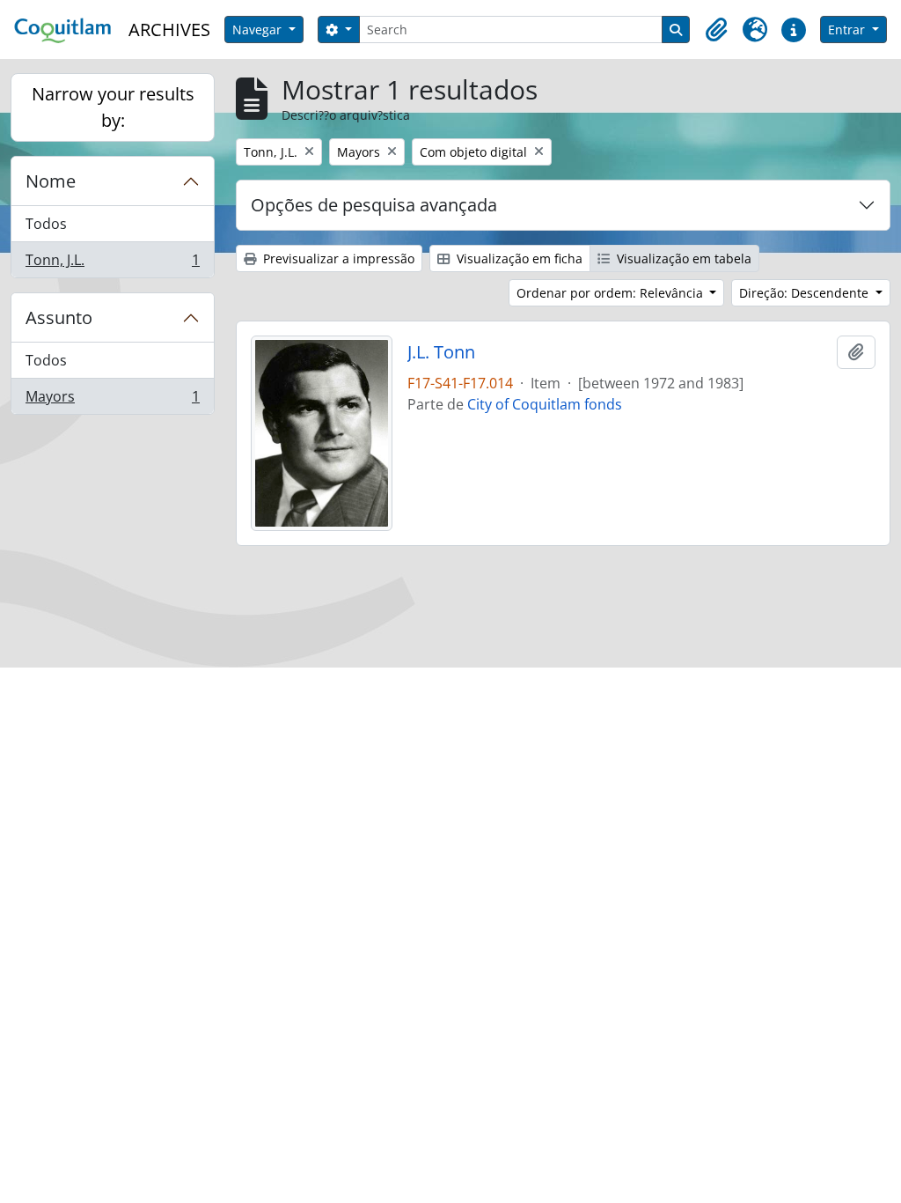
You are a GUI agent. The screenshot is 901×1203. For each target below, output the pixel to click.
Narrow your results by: (113, 107)
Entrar (848, 29)
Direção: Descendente (805, 292)
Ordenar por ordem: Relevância (611, 292)
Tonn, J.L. (112, 263)
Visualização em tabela (682, 258)
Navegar (258, 29)
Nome (51, 181)
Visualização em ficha (517, 258)
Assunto (59, 317)
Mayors (112, 400)
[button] (716, 30)
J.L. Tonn (441, 352)
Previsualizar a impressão (337, 258)
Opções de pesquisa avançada (374, 205)
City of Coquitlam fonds (544, 404)
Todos (46, 223)
